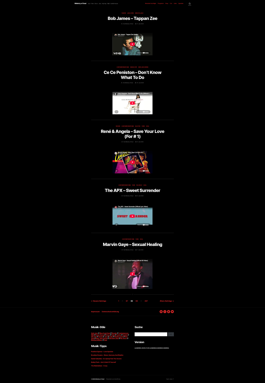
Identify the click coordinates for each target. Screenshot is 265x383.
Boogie (118, 126)
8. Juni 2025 (140, 195)
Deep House (100, 335)
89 (137, 301)
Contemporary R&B (123, 67)
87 (127, 301)
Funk (143, 126)
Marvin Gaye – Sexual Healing (132, 244)
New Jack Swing (143, 67)
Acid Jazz (94, 333)
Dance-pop (133, 67)
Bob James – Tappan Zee (132, 18)
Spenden (180, 3)
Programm (161, 3)
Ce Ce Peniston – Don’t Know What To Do (132, 75)
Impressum (95, 312)
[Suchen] (171, 334)
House (100, 336)
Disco (108, 335)
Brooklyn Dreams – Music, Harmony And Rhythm (107, 355)
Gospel (125, 335)
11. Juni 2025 (140, 23)
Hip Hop (93, 336)
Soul (147, 126)
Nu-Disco (139, 185)
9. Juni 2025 (140, 141)
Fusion (124, 13)
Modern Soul (118, 336)
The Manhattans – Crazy (99, 366)
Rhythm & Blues (96, 340)
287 (146, 301)
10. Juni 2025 (140, 82)
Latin (111, 336)
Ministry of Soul (80, 3)
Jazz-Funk (130, 13)
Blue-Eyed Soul (105, 333)
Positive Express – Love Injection (102, 351)
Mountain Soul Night (150, 3)
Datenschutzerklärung (110, 312)
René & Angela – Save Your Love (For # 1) (132, 134)
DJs (171, 3)
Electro (137, 126)
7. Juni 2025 (140, 250)
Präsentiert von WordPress (113, 379)
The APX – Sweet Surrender (132, 190)
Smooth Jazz (139, 13)
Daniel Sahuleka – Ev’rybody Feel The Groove (106, 359)
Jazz (106, 336)
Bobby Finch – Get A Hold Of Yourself (103, 362)
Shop (166, 3)
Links (175, 3)
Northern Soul (114, 338)
